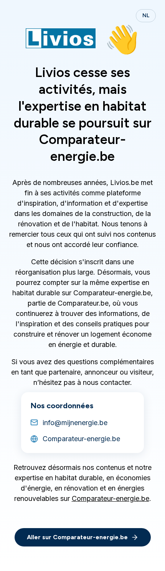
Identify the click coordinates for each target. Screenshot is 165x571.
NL (145, 15)
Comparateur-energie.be (110, 498)
